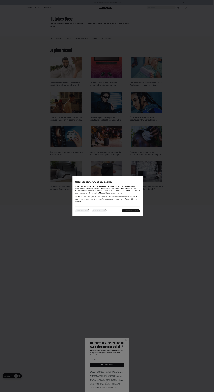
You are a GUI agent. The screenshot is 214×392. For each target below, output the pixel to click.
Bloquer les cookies (99, 211)
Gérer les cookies (82, 211)
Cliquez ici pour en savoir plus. (110, 193)
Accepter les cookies (131, 211)
